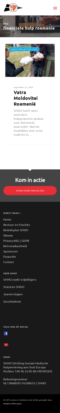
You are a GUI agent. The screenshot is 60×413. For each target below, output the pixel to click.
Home (7, 219)
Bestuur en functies (16, 224)
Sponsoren (10, 251)
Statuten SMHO (13, 286)
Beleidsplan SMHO (15, 230)
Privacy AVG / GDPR (16, 240)
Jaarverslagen (13, 294)
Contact (8, 262)
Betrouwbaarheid (15, 246)
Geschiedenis (12, 301)
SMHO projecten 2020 (24, 49)
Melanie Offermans (12, 403)
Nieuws (8, 235)
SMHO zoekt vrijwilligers (19, 279)
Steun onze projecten (30, 190)
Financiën (9, 256)
